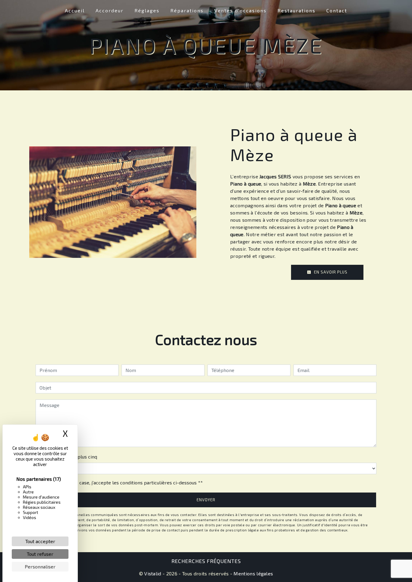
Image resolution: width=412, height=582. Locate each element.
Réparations (187, 10)
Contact (336, 10)
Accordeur (110, 10)
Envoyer (206, 499)
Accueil (75, 10)
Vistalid (152, 573)
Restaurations (296, 10)
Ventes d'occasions (240, 10)
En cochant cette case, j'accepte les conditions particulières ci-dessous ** (122, 482)
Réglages (147, 10)
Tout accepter (40, 541)
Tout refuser (40, 554)
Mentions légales (252, 573)
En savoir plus (330, 272)
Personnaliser (40, 566)
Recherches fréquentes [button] (206, 561)
